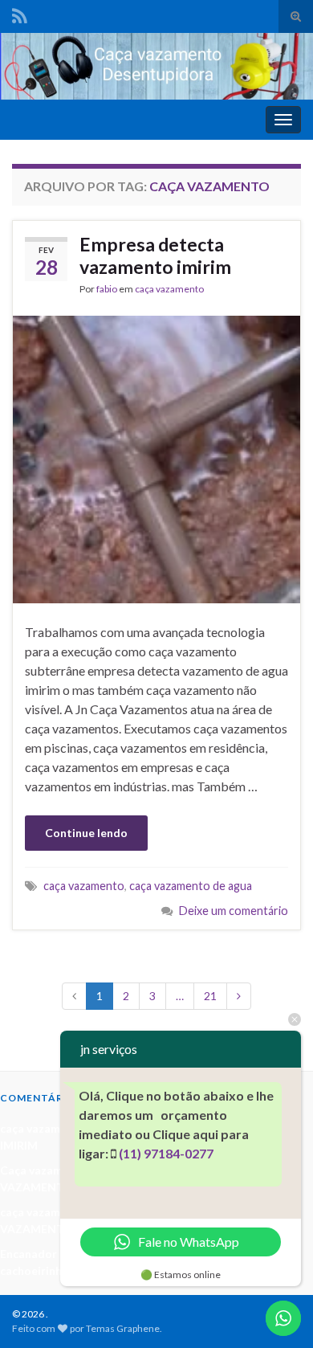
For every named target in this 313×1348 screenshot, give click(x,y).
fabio (106, 289)
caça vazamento (169, 289)
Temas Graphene (123, 1328)
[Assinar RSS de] (19, 13)
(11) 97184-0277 (166, 1153)
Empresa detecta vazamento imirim (155, 255)
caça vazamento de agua (190, 886)
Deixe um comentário (233, 910)
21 (210, 996)
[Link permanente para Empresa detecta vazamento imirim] (156, 457)
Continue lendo (86, 832)
